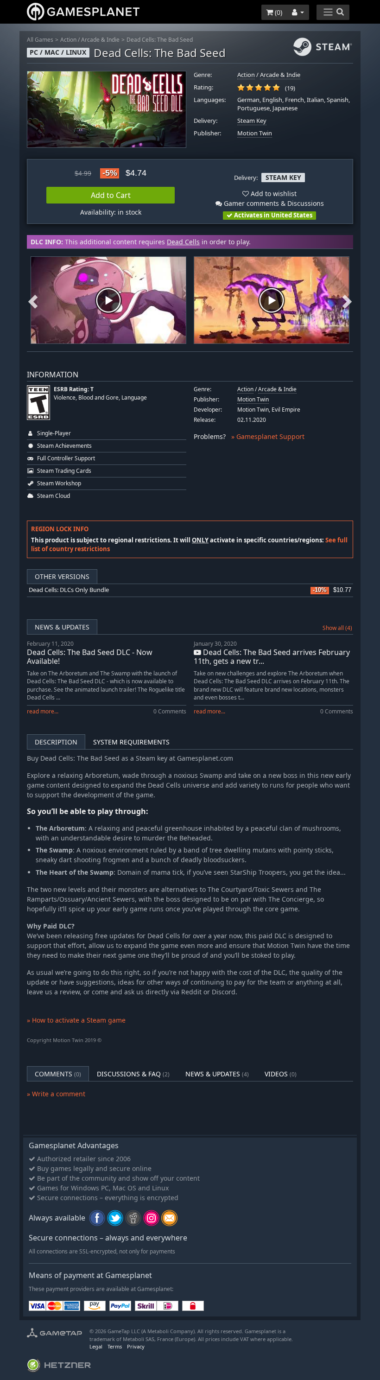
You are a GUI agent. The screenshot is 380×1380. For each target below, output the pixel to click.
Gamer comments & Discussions (273, 203)
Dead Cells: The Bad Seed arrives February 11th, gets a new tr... (272, 656)
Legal (95, 1346)
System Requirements (131, 742)
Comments (58, 1073)
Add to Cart (111, 195)
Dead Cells (183, 241)
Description (56, 742)
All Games (40, 39)
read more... (42, 711)
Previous (33, 300)
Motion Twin (254, 133)
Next (347, 300)
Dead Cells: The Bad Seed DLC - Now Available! (89, 656)
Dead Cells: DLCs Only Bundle (69, 590)
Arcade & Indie (100, 39)
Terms (115, 1346)
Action (68, 39)
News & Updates (62, 627)
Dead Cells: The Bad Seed (160, 39)
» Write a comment (56, 1093)
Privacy (136, 1346)
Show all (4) (337, 627)
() (277, 12)
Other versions (62, 576)
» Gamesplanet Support (267, 436)
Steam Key (251, 121)
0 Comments (169, 711)
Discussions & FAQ (133, 1073)
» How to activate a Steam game (76, 1020)
